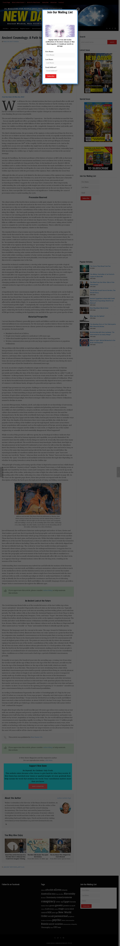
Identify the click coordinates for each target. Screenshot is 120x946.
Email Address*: (51, 67)
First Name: (49, 52)
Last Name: (49, 59)
